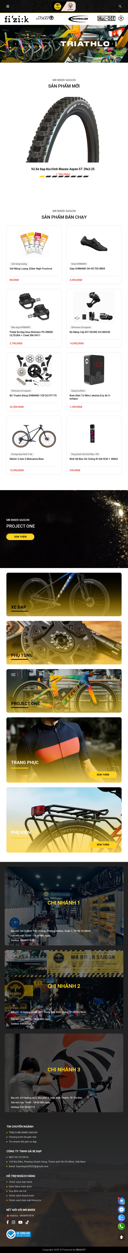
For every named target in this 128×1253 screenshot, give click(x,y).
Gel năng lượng (19, 264)
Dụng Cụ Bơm (78, 391)
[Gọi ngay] (121, 1226)
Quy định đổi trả (17, 1191)
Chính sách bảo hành (20, 1182)
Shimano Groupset (21, 391)
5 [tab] (67, 176)
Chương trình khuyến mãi (22, 1137)
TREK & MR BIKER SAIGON (23, 1132)
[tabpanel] (63, 129)
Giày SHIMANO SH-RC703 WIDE (87, 268)
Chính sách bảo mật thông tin (25, 1200)
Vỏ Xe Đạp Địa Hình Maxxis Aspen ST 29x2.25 (63, 169)
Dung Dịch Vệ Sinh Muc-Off (85, 454)
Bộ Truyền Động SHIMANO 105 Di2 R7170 (33, 395)
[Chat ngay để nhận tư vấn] (121, 1209)
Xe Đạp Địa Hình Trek (21, 454)
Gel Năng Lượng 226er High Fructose (31, 268)
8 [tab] (86, 176)
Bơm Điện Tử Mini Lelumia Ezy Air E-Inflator (90, 397)
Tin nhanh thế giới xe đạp (23, 1141)
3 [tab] (55, 176)
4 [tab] (61, 176)
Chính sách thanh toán (21, 1195)
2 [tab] (48, 176)
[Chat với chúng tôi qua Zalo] (121, 1217)
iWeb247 (81, 1249)
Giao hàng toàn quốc (20, 1186)
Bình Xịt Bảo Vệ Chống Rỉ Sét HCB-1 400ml (94, 458)
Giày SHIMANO (78, 264)
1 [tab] (42, 176)
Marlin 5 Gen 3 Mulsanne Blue (27, 458)
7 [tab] (79, 176)
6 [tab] (73, 176)
